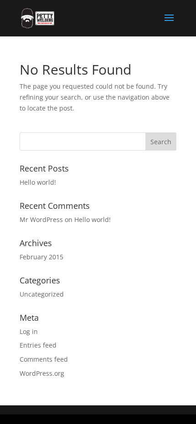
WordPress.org (42, 373)
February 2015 (41, 256)
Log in (29, 331)
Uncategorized (42, 294)
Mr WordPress (41, 219)
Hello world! (38, 182)
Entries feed (38, 345)
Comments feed (44, 359)
